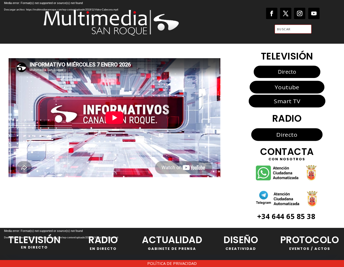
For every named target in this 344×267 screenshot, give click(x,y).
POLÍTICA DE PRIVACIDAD (172, 263)
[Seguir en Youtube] (314, 13)
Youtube (287, 87)
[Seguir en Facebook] (272, 13)
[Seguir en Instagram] (300, 13)
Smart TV (287, 101)
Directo (287, 71)
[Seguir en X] (286, 13)
